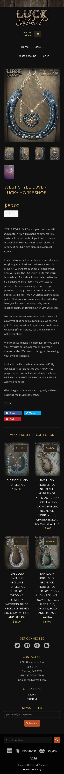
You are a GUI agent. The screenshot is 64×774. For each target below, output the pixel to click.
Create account (26, 55)
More (37, 46)
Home (25, 46)
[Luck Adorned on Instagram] (46, 646)
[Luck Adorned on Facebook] (27, 646)
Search (32, 694)
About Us (32, 698)
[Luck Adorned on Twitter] (17, 646)
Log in (45, 55)
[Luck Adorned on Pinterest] (37, 646)
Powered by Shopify (32, 769)
